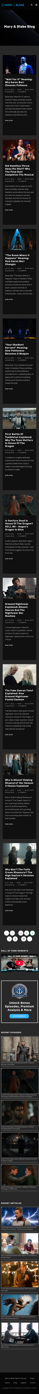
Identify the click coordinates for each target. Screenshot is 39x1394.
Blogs (27, 89)
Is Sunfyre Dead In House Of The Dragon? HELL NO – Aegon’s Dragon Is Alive (19, 525)
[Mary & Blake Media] (13, 5)
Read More (9, 120)
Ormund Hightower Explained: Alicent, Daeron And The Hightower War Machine (16, 610)
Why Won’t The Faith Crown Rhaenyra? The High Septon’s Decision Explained (19, 874)
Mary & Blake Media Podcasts (16, 1378)
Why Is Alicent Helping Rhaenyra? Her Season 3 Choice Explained (19, 783)
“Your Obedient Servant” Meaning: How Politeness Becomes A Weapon (17, 349)
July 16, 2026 (9, 450)
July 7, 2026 (9, 883)
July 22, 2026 (9, 89)
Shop (15, 1383)
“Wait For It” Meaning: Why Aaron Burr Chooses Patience (18, 82)
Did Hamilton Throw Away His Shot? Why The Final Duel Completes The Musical (19, 170)
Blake (19, 89)
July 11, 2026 (9, 704)
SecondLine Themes (30, 1388)
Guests (7, 1383)
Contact (33, 1383)
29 (24, 939)
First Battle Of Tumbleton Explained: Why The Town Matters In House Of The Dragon (19, 440)
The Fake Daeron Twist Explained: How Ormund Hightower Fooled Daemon (19, 695)
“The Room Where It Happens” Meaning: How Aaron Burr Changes (17, 260)
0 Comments (22, 92)
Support (23, 1383)
